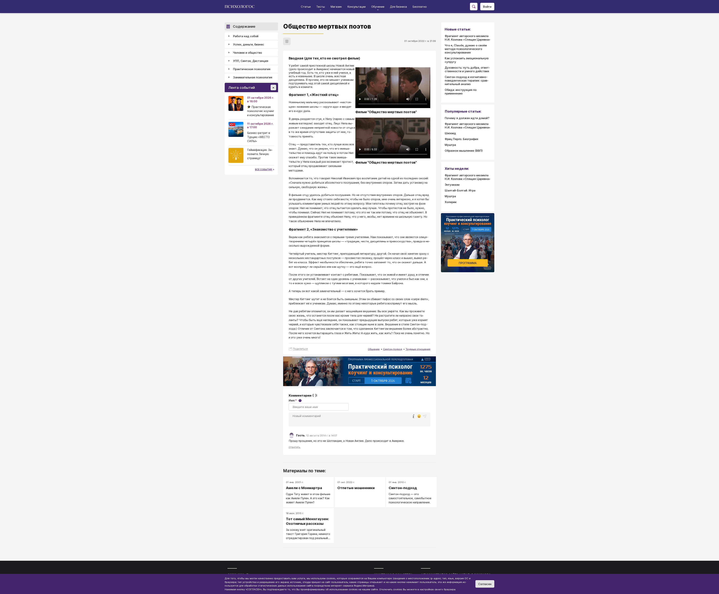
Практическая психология (251, 69)
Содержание (244, 26)
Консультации (356, 6)
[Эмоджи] (419, 416)
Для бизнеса (398, 6)
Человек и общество (247, 52)
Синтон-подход (392, 349)
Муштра (450, 145)
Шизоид (450, 133)
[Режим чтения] (287, 41)
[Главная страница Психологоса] (241, 6)
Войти (487, 6)
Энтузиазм (452, 184)
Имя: (295, 400)
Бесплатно (419, 6)
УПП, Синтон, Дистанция (250, 61)
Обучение (377, 6)
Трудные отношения (418, 349)
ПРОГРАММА (468, 263)
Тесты (320, 6)
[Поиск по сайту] (473, 6)
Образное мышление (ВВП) (464, 150)
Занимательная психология (252, 77)
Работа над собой (245, 36)
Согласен (485, 584)
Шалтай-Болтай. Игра (460, 190)
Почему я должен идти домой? (467, 118)
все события (263, 169)
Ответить (294, 447)
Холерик (450, 202)
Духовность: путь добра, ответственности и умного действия (467, 69)
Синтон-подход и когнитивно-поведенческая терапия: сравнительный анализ (467, 80)
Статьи (306, 6)
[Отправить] (425, 416)
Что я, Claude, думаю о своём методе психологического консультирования (466, 49)
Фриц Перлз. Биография (461, 139)
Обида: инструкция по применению (461, 91)
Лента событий (241, 87)
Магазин (336, 6)
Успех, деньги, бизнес (248, 44)
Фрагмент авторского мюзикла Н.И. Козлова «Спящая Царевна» (467, 37)
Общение (374, 349)
